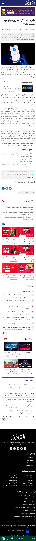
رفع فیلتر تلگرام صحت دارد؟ (25, 161)
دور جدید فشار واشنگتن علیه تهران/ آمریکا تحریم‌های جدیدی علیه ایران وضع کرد (19, 412)
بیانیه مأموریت (28, 465)
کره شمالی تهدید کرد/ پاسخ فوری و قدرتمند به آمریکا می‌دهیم (17, 302)
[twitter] (21, 448)
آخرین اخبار (29, 380)
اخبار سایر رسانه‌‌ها (11, 485)
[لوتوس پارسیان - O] (18, 538)
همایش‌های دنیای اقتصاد (28, 513)
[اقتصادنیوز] (18, 437)
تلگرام (31, 182)
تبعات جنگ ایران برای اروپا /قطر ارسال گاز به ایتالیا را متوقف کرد (19, 400)
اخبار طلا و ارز (29, 475)
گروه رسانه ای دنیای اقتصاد (27, 496)
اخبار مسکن (13, 478)
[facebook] (25, 448)
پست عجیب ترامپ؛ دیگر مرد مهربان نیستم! (19, 323)
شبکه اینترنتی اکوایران (28, 502)
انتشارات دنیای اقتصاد (28, 510)
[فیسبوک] (3, 188)
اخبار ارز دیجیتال (28, 485)
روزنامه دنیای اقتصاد (29, 499)
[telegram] (14, 448)
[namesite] (30, 2)
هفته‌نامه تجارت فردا (29, 504)
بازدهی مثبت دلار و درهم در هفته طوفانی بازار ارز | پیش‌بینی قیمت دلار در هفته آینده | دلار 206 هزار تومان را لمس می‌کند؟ (17, 313)
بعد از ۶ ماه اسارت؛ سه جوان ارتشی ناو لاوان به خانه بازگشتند (17, 307)
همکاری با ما (29, 463)
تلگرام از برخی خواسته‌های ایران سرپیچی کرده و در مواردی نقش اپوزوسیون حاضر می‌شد (17, 155)
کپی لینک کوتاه (30, 192)
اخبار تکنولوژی (13, 480)
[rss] (11, 448)
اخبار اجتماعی (13, 483)
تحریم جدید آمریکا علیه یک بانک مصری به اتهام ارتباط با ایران (18, 389)
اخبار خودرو (30, 480)
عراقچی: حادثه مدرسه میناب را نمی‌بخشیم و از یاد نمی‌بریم (17, 416)
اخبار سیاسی (26, 29)
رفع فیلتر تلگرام (20, 70)
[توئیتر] (6, 188)
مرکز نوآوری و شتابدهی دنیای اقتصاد (24, 516)
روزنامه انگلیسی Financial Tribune (25, 507)
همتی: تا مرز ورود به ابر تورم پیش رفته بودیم (20, 384)
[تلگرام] (10, 188)
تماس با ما (30, 460)
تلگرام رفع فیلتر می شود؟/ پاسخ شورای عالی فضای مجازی (17, 164)
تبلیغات (30, 457)
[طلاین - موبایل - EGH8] (18, 11)
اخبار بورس (29, 478)
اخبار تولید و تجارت (27, 483)
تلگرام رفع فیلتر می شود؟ (25, 159)
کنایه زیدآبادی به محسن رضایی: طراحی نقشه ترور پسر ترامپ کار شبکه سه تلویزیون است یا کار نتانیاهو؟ (16, 328)
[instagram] (18, 448)
